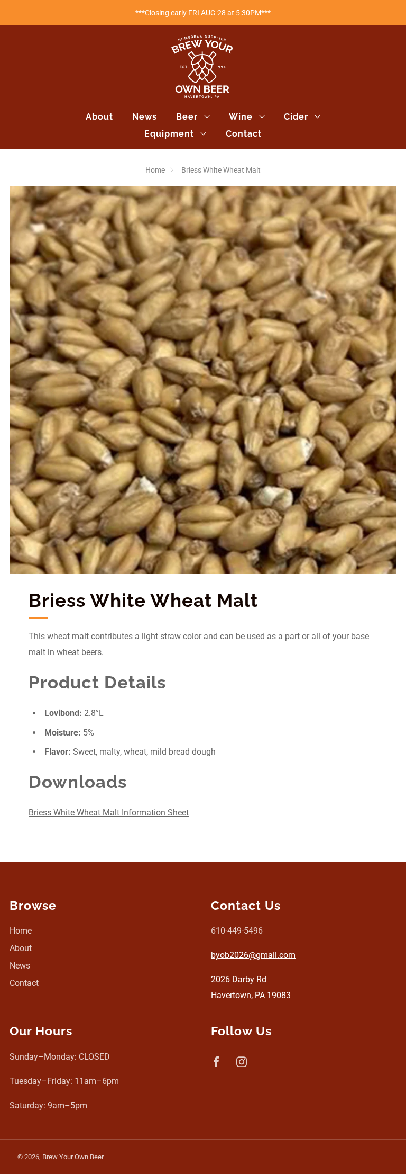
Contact (244, 134)
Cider (296, 117)
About (99, 117)
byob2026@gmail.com (253, 955)
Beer (187, 117)
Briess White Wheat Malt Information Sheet (109, 813)
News (144, 117)
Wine (241, 117)
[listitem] (203, 12)
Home (155, 170)
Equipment (169, 134)
